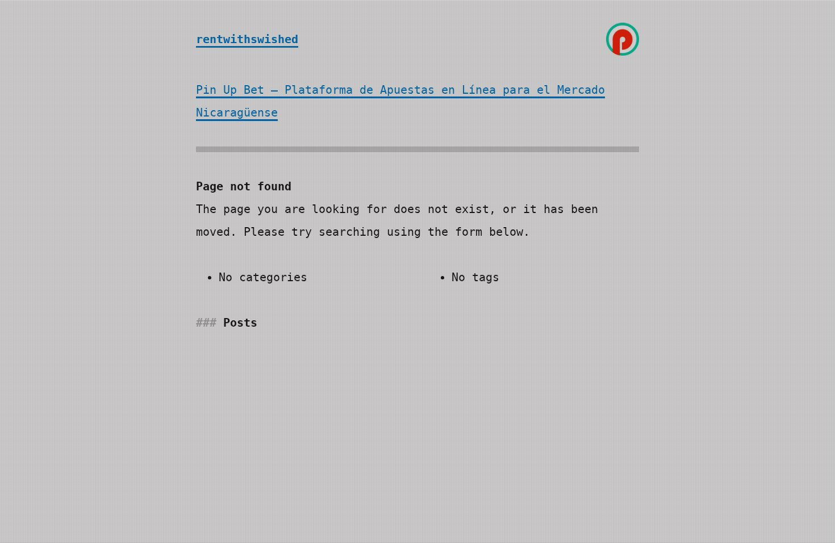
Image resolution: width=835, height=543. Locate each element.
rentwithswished (247, 39)
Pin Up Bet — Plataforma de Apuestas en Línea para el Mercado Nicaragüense (400, 101)
